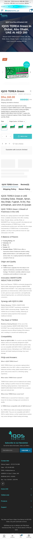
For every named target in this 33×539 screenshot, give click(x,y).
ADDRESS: (4, 473)
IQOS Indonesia (27, 94)
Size (2, 121)
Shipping (3, 102)
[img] (24, 99)
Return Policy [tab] (24, 189)
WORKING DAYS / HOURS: (8, 476)
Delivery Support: (5, 464)
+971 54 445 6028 (9, 467)
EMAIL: (3, 470)
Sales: (2, 467)
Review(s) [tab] (25, 184)
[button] (30, 72)
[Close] (30, 2)
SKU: (2, 94)
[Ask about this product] (30, 91)
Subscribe (25, 450)
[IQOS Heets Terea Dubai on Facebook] (14, 6)
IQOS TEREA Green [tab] (10, 184)
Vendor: (20, 94)
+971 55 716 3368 (15, 464)
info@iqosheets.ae (10, 470)
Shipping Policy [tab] (9, 189)
